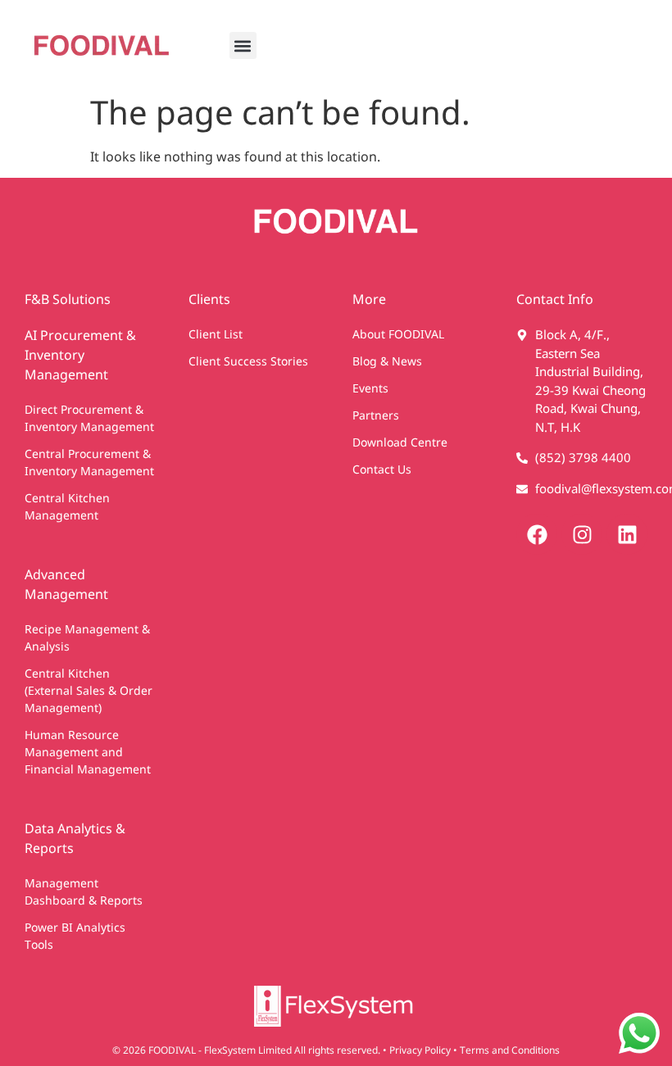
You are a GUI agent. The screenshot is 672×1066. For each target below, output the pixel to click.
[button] (243, 45)
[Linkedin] (626, 534)
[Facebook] (536, 534)
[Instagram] (581, 534)
